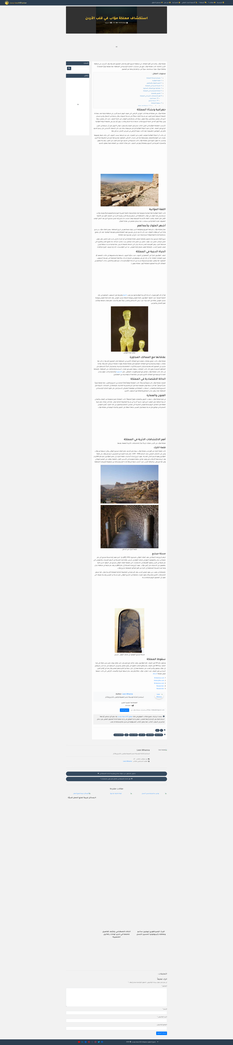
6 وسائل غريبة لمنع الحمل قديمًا (82, 798)
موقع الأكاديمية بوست (124, 717)
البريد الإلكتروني (162, 1017)
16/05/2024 (122, 23)
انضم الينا (175, 2)
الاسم (165, 1009)
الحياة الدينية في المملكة (152, 86)
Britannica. (157, 683)
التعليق (164, 986)
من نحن (166, 2)
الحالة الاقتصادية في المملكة (151, 91)
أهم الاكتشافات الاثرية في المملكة (150, 96)
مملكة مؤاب (150, 734)
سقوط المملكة (155, 103)
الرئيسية (220, 2)
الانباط (155, 674)
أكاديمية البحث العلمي (189, 2)
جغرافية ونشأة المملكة (153, 78)
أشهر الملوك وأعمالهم (154, 83)
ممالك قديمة (158, 734)
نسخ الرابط (124, 709)
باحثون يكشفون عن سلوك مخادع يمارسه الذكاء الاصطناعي (117, 773)
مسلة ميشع (152, 100)
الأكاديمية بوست (118, 734)
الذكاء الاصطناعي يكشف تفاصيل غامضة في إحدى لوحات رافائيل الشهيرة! (116, 934)
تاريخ (157, 730)
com (162, 683)
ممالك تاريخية (133, 734)
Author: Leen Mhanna (143, 105)
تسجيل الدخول (156, 2)
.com (162, 678)
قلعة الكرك (153, 98)
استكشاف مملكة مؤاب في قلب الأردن (116, 18)
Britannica (157, 678)
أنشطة (202, 2)
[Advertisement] (116, 47)
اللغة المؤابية (156, 80)
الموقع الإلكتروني (162, 1025)
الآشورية (119, 372)
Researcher (160, 686)
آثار (161, 730)
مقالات (211, 2)
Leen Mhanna (127, 694)
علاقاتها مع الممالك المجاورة (151, 88)
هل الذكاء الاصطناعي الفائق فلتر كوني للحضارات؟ (115, 779)
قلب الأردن (142, 734)
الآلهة (125, 295)
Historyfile (157, 680)
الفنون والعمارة (155, 93)
